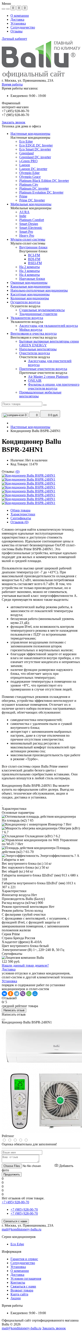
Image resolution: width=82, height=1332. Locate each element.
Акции (15, 1298)
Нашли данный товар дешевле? (25, 965)
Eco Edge (17, 1244)
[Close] (3, 1019)
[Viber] (22, 993)
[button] (41, 81)
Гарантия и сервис (24, 1259)
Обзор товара (20, 510)
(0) (17, 471)
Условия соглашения (25, 1278)
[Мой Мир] (35, 993)
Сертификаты (20, 518)
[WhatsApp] (28, 993)
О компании (19, 15)
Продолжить (11, 1174)
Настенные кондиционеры (30, 427)
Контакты (17, 1282)
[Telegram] (16, 993)
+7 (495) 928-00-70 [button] (15, 1202)
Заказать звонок (13, 122)
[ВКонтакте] (4, 993)
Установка (18, 23)
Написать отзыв (13, 1010)
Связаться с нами (15, 1221)
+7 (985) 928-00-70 (24, 1209)
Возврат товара (21, 1290)
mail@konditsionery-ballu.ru (21, 1229)
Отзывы (16, 31)
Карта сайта (19, 1294)
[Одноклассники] (10, 993)
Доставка (17, 19)
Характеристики (22, 514)
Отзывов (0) (19, 522)
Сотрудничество (22, 27)
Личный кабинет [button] (14, 39)
